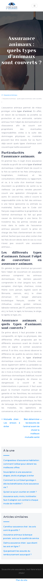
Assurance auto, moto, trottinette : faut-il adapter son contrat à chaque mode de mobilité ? (20, 500)
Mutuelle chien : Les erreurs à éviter (12, 423)
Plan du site (21, 580)
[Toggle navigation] (34, 6)
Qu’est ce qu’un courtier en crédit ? (20, 492)
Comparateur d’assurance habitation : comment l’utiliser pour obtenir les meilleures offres (21, 464)
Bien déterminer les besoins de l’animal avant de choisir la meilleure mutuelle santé (31, 428)
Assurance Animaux (10, 95)
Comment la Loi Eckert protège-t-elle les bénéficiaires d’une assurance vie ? (21, 483)
